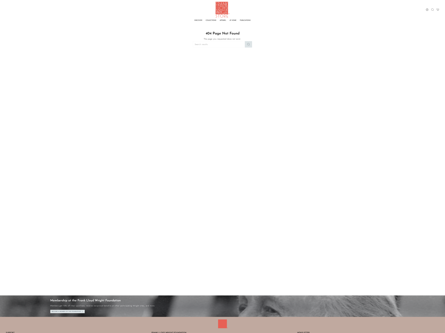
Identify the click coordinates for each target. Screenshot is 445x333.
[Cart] (437, 10)
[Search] (248, 44)
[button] (198, 20)
